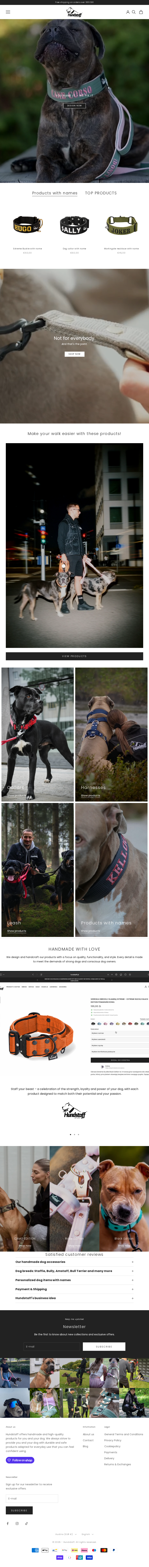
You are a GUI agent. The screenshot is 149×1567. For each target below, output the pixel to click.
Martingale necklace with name (121, 248)
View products (74, 656)
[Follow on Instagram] (17, 1523)
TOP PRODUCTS (101, 193)
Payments (110, 1452)
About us (88, 1434)
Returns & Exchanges (117, 1464)
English (86, 1534)
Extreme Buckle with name (27, 248)
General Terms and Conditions (123, 1434)
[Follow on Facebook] (7, 1523)
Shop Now (75, 354)
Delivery (109, 1458)
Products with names (55, 193)
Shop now (25, 1246)
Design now (74, 105)
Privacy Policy (112, 1440)
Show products (16, 795)
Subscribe (104, 1346)
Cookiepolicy (112, 1446)
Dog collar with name (74, 248)
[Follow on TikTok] (26, 1523)
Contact (88, 1440)
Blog (85, 1446)
